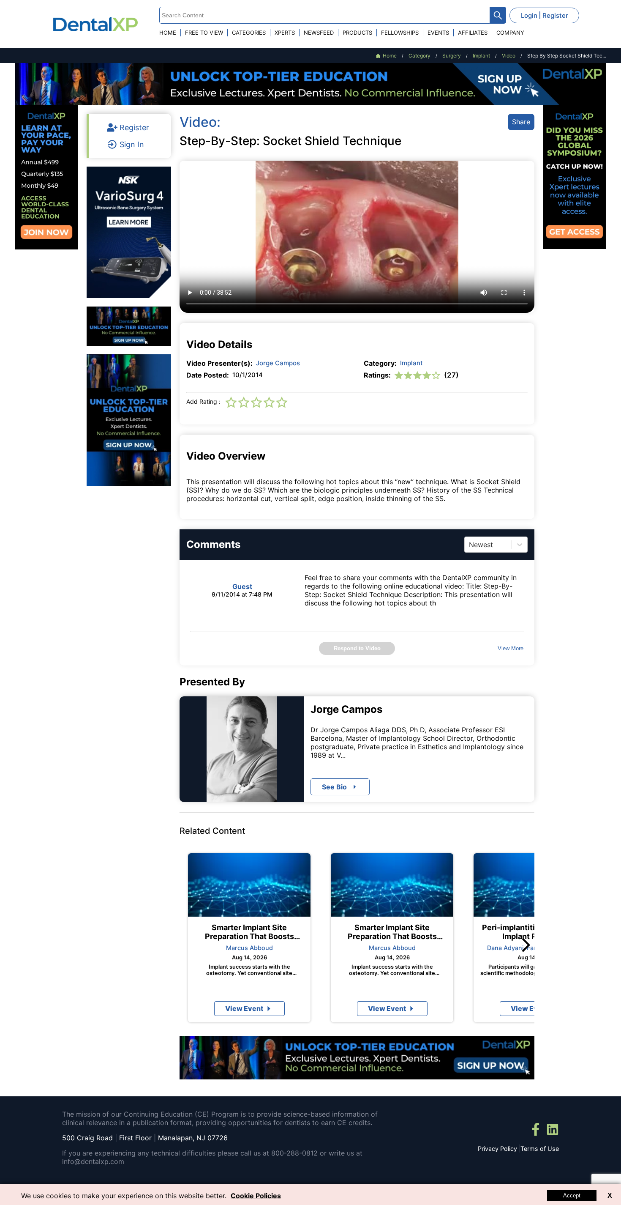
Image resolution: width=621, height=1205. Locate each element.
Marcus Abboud (249, 947)
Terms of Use (539, 1148)
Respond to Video (357, 648)
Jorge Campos (278, 363)
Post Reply (393, 774)
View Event (244, 1008)
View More (510, 648)
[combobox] (470, 544)
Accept (571, 1195)
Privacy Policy (497, 1148)
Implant (411, 363)
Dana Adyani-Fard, (514, 947)
